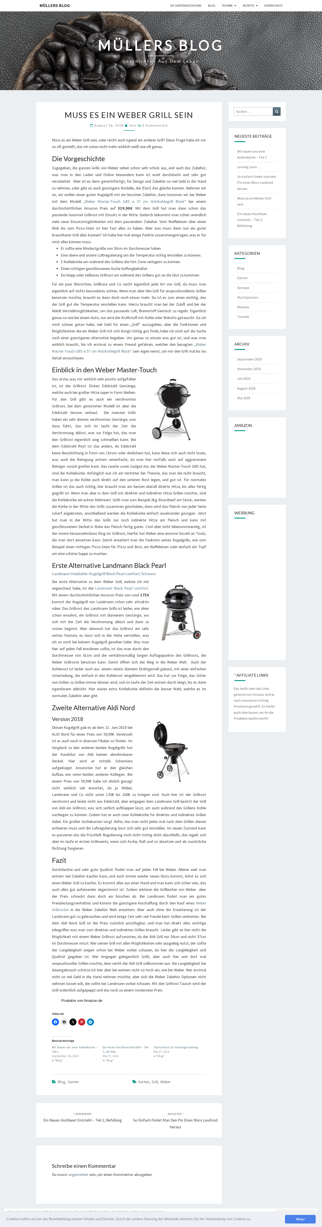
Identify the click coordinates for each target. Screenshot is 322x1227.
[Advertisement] (257, 589)
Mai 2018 (243, 398)
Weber (165, 1081)
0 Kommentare (155, 125)
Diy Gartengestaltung (186, 5)
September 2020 (249, 359)
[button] (252, 1219)
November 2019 (249, 369)
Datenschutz (273, 5)
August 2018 (246, 388)
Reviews (243, 307)
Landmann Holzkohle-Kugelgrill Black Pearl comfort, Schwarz (104, 573)
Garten (73, 1081)
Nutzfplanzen (247, 297)
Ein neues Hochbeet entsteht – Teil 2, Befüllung (252, 220)
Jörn (132, 125)
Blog (211, 5)
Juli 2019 (243, 378)
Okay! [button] (300, 1219)
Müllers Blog (54, 5)
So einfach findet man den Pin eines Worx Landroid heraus (175, 1120)
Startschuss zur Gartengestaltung (176, 1047)
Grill (155, 1081)
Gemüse (243, 287)
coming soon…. (249, 167)
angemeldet (78, 1174)
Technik (227, 5)
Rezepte (248, 5)
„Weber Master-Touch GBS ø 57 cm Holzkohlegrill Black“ (134, 201)
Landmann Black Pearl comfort (121, 588)
